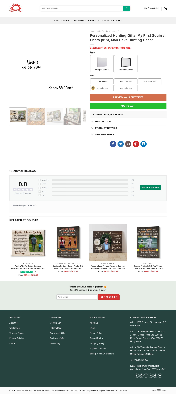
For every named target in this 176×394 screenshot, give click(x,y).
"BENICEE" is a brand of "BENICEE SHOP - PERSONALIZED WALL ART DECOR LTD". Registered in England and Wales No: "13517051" (72, 391)
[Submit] (126, 8)
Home (57, 20)
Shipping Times (104, 134)
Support (115, 20)
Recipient (92, 20)
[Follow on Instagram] (141, 376)
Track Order (153, 8)
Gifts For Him (102, 31)
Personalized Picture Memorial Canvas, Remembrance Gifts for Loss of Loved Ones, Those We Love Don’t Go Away (108, 267)
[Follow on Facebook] (137, 376)
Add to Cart (128, 106)
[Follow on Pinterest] (155, 376)
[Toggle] (92, 122)
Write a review (150, 188)
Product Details (106, 128)
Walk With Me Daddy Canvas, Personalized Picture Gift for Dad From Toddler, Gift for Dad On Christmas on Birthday (28, 267)
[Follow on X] (146, 376)
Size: (92, 75)
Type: (92, 52)
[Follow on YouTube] (160, 376)
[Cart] (165, 8)
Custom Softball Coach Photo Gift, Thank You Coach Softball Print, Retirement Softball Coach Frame (68, 267)
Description (103, 121)
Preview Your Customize (128, 97)
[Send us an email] (151, 376)
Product (66, 20)
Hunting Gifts (116, 31)
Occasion (79, 20)
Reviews (105, 20)
